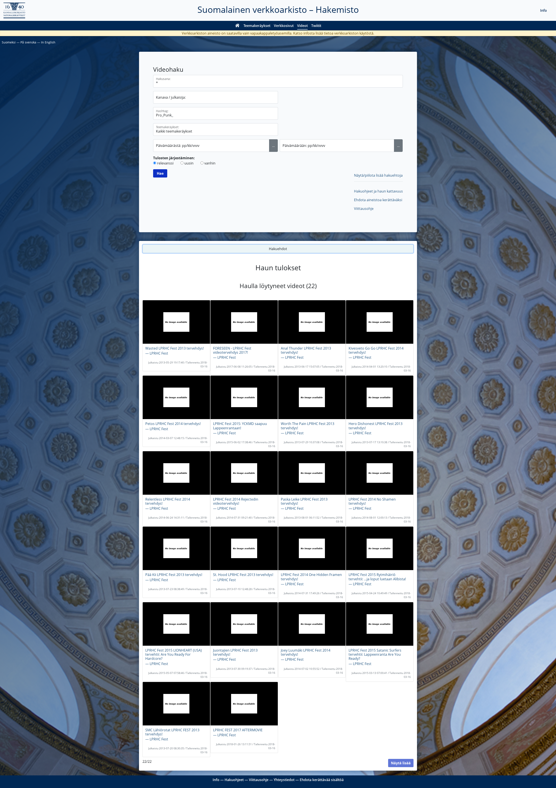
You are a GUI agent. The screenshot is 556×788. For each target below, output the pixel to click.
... (273, 145)
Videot (302, 25)
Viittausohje (364, 208)
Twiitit (316, 25)
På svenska (28, 42)
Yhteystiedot (284, 779)
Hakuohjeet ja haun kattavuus (378, 191)
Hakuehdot (278, 248)
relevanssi (165, 163)
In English (48, 42)
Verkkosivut (284, 25)
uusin (189, 163)
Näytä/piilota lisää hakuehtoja (378, 175)
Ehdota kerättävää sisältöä (322, 779)
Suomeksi (9, 42)
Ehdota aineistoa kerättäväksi (378, 199)
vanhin (209, 163)
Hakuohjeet (234, 779)
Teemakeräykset (256, 25)
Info (543, 10)
